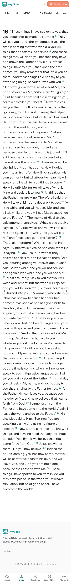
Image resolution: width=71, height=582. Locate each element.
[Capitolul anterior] (4, 291)
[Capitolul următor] (66, 291)
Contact (7, 551)
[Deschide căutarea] (44, 4)
